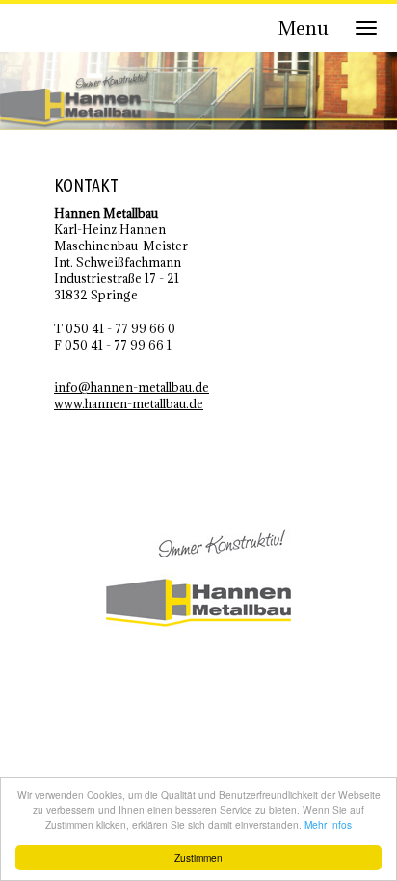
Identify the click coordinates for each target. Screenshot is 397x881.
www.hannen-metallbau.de (128, 403)
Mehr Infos (328, 824)
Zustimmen (198, 857)
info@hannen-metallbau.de (131, 387)
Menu (303, 27)
